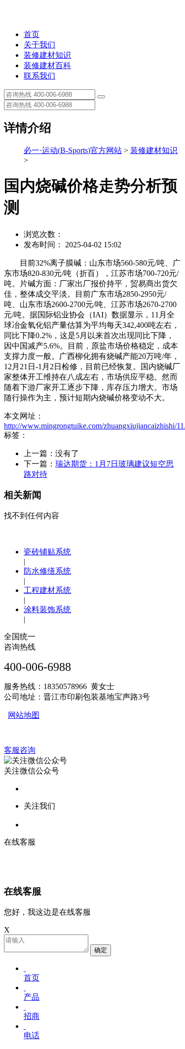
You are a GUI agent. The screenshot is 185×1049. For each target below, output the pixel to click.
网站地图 (23, 715)
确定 (100, 950)
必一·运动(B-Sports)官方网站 (73, 150)
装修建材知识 (47, 55)
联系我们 (39, 76)
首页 (31, 34)
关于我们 (39, 44)
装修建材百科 (47, 65)
